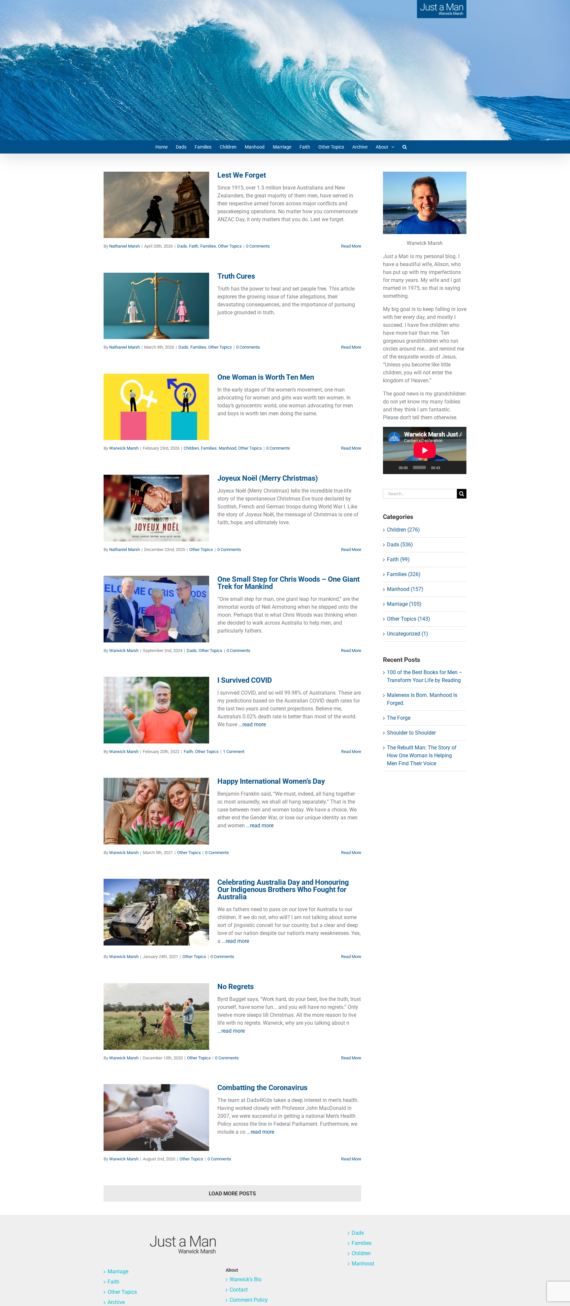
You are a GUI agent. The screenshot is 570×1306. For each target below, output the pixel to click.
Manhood (161, 418)
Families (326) (404, 574)
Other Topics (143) (408, 619)
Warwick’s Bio (246, 1279)
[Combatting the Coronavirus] (156, 1117)
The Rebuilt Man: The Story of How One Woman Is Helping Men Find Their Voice (422, 755)
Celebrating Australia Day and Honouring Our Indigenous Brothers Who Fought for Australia (283, 889)
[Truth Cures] (156, 306)
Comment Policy (249, 1300)
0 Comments (258, 246)
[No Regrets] (156, 1016)
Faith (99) (398, 559)
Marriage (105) (404, 604)
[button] (404, 147)
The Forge (398, 718)
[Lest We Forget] (156, 205)
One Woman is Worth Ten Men (265, 377)
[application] (424, 450)
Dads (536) (400, 544)
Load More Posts (232, 1193)
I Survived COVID (244, 680)
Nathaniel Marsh (124, 246)
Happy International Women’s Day (271, 781)
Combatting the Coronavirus (262, 1087)
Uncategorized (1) (407, 634)
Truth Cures (236, 276)
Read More (351, 246)
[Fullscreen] (458, 467)
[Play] (391, 467)
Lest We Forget (241, 175)
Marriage (118, 1271)
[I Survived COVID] (156, 710)
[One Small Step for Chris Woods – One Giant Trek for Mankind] (156, 609)
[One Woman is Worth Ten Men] (156, 407)
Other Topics (177, 211)
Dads (129, 211)
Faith (140, 211)
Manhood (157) (405, 589)
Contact (239, 1290)
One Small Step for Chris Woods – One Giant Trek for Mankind (288, 583)
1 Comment (233, 751)
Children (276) (403, 530)
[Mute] (447, 467)
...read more (252, 724)
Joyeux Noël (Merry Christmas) (267, 478)
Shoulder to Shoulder (411, 733)
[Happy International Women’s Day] (156, 811)
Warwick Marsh (124, 448)
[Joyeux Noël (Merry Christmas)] (156, 508)
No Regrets (235, 986)
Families (155, 211)
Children (125, 418)
